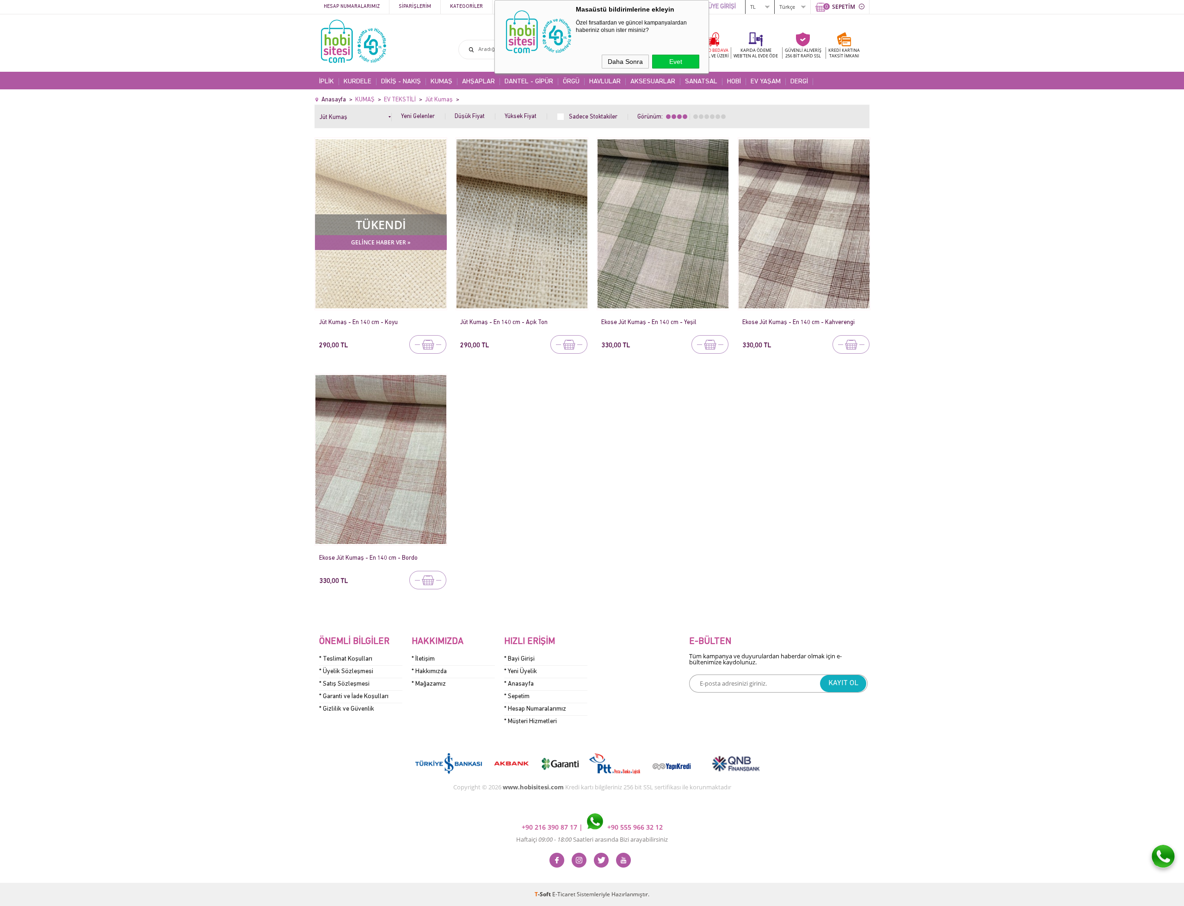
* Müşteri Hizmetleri (530, 721)
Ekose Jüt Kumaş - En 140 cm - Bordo (368, 558)
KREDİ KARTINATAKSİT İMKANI (844, 53)
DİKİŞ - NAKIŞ (401, 81)
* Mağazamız (429, 684)
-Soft (543, 894)
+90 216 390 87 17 (550, 827)
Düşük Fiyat (470, 116)
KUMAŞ (441, 81)
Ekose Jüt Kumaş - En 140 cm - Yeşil (648, 322)
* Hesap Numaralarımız (535, 709)
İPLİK (326, 81)
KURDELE (357, 81)
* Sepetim (517, 696)
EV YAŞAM (766, 81)
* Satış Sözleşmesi (344, 684)
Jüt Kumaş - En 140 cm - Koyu (358, 322)
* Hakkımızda (429, 671)
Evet (675, 61)
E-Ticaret (563, 894)
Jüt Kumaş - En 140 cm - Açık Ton (504, 322)
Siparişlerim (415, 6)
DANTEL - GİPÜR (529, 81)
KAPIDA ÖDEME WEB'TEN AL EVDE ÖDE (756, 53)
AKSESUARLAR (652, 81)
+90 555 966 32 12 (634, 827)
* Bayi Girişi (519, 659)
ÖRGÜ (571, 81)
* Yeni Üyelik (520, 671)
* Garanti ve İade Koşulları (353, 696)
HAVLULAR (605, 81)
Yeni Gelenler (418, 116)
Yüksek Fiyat (520, 116)
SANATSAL (701, 81)
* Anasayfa (519, 684)
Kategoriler (466, 6)
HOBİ (734, 81)
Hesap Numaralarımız (352, 6)
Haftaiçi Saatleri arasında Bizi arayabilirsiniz (592, 839)
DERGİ (799, 81)
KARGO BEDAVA (712, 53)
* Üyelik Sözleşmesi (346, 671)
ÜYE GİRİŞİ (722, 6)
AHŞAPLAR (478, 81)
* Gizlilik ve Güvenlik (346, 709)
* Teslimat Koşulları (345, 659)
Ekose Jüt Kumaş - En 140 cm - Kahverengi (798, 322)
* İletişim (423, 659)
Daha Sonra (625, 61)
